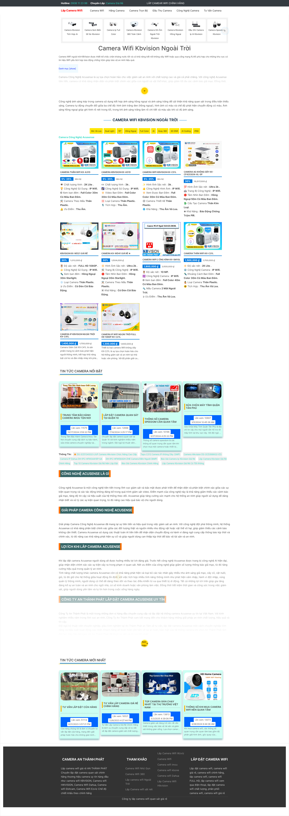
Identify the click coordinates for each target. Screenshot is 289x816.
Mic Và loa (96, 131)
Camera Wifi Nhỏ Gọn (137, 768)
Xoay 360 (162, 131)
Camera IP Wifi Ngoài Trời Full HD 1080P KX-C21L (118, 335)
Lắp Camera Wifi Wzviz (170, 753)
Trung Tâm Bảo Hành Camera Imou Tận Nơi (76, 416)
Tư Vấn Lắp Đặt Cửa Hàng (79, 707)
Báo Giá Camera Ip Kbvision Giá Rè (178, 459)
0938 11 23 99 (79, 3)
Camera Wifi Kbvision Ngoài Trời (145, 120)
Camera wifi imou (167, 764)
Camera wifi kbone (168, 770)
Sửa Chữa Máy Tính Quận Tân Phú (203, 406)
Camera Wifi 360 (135, 774)
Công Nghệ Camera (188, 10)
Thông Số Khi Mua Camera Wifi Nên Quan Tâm (203, 708)
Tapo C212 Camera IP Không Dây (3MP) (160, 454)
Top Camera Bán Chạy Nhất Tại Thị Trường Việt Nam (161, 703)
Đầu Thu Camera (162, 10)
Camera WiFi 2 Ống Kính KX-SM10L (161, 259)
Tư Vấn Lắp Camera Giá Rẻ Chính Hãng (121, 705)
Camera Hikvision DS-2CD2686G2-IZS (203, 454)
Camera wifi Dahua (168, 775)
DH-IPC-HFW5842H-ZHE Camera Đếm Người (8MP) (131, 459)
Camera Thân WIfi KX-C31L (199, 253)
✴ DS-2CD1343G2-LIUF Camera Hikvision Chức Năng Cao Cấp (105, 454)
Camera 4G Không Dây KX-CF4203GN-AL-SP (198, 173)
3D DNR (174, 131)
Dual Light (109, 131)
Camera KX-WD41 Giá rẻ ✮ (116, 253)
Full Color (144, 131)
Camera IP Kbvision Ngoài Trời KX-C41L (77, 335)
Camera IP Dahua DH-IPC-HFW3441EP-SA (81, 459)
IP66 (196, 131)
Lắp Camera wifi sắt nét (139, 789)
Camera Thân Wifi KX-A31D (75, 172)
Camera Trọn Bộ (138, 10)
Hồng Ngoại (130, 131)
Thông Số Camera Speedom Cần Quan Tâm (161, 420)
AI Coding (186, 131)
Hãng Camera (116, 10)
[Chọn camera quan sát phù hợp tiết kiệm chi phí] (225, 31)
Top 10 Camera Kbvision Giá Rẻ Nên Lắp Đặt (96, 463)
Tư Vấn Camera (212, 10)
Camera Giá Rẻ (114, 3)
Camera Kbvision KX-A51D (116, 172)
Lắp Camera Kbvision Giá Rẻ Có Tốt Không (183, 463)
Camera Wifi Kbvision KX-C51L (159, 172)
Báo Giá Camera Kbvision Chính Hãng (140, 463)
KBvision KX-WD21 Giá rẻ (74, 253)
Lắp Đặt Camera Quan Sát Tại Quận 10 (121, 416)
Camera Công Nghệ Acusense (76, 137)
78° (119, 131)
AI (153, 131)
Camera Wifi (97, 10)
